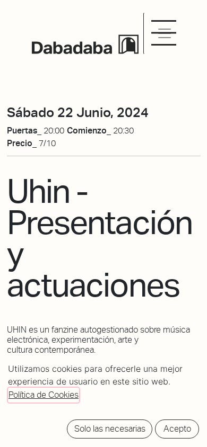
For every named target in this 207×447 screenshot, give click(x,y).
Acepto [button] (177, 429)
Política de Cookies (43, 395)
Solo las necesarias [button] (109, 429)
